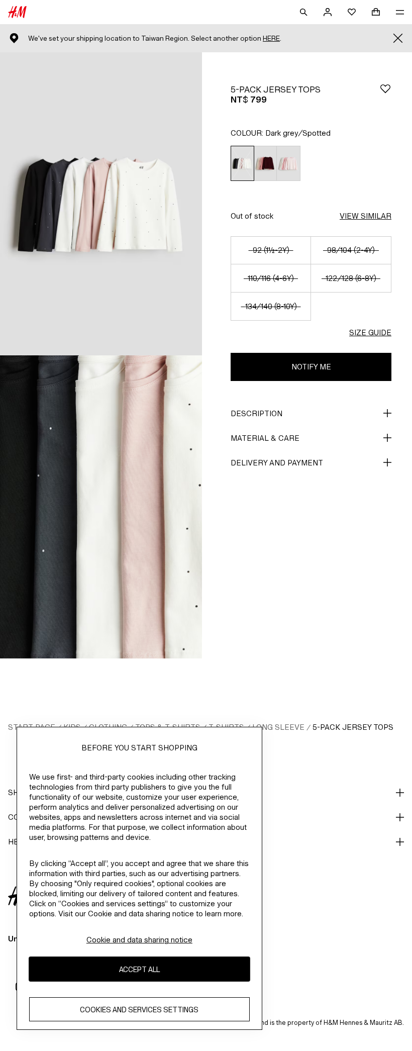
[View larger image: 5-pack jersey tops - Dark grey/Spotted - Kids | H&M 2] (101, 506)
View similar (365, 216)
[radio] (242, 163)
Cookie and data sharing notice (139, 939)
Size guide (370, 332)
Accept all (139, 969)
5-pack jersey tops (353, 727)
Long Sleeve (278, 727)
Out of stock (252, 216)
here (271, 38)
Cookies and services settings (139, 1009)
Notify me (311, 366)
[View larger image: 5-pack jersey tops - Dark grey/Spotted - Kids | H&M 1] (101, 203)
